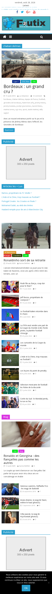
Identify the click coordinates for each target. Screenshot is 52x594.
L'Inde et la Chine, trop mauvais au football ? (21, 197)
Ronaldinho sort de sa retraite (24, 260)
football (42, 99)
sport (25, 109)
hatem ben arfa (28, 103)
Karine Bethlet (24, 263)
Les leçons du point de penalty (33, 370)
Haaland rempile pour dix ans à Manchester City (22, 209)
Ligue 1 (16, 81)
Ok (26, 588)
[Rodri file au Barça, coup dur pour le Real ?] (10, 282)
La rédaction (24, 96)
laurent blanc (37, 106)
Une (34, 81)
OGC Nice (25, 81)
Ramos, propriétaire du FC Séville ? (16, 193)
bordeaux (7, 99)
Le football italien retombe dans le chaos (19, 8)
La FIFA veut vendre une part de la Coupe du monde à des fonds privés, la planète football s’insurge (34, 329)
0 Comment (37, 96)
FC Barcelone (10, 252)
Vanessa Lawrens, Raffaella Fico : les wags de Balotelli (34, 487)
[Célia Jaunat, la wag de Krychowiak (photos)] (10, 512)
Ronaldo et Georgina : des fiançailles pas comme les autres (21, 459)
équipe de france (31, 99)
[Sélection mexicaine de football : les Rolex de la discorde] (10, 383)
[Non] (48, 582)
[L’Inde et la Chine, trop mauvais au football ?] (10, 355)
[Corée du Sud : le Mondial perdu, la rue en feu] (10, 397)
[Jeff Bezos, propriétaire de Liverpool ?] (10, 296)
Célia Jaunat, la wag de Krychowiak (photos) (30, 515)
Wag (21, 451)
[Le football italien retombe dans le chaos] (10, 310)
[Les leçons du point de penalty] (10, 369)
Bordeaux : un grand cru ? (24, 88)
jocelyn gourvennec (23, 106)
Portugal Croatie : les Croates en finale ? (19, 201)
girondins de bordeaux (12, 103)
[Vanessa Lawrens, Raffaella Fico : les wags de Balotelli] (10, 484)
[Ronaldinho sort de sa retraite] (26, 224)
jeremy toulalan (9, 106)
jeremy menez (40, 103)
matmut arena (9, 109)
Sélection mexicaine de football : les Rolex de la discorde (34, 386)
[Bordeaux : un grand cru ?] (26, 52)
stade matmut (33, 109)
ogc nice (18, 109)
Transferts (17, 255)
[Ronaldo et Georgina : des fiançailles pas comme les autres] (26, 423)
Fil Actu (7, 81)
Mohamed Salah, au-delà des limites (17, 205)
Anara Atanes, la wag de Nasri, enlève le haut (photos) (33, 501)
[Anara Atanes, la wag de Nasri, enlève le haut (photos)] (10, 498)
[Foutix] (26, 17)
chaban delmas (18, 99)
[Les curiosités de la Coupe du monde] (10, 341)
